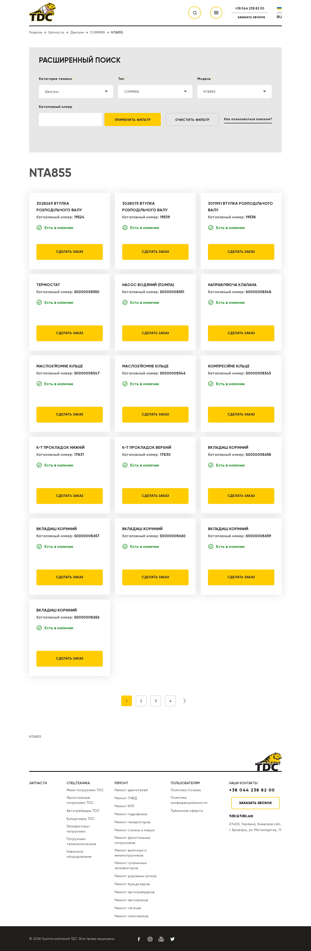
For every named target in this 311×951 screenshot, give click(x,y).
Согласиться (284, 936)
